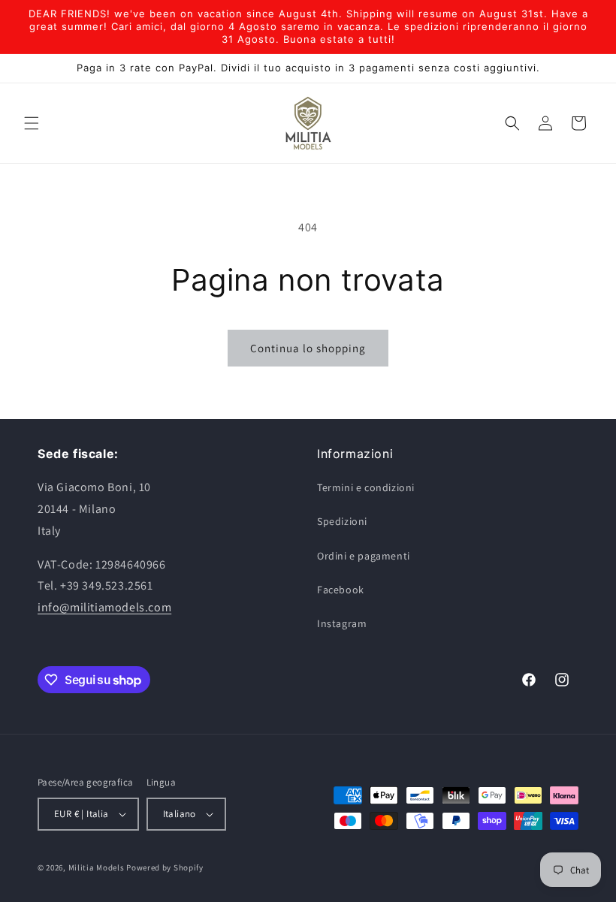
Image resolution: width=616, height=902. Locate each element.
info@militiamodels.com (104, 607)
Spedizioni (342, 521)
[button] (31, 123)
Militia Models (96, 867)
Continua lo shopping (308, 348)
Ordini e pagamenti (363, 556)
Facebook (340, 589)
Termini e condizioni (366, 487)
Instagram (342, 623)
